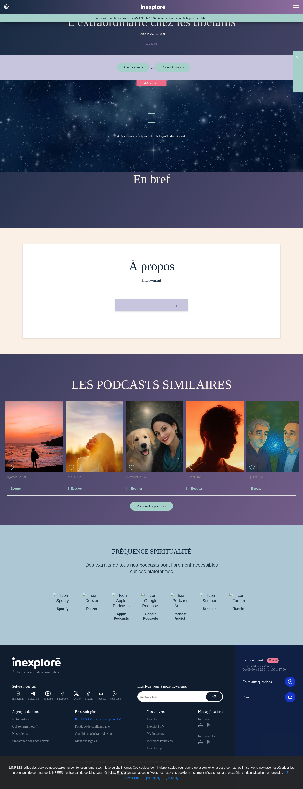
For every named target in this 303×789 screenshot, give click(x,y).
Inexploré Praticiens (160, 741)
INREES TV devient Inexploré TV (98, 719)
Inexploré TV (155, 726)
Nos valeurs (20, 733)
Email (247, 697)
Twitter (76, 698)
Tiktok (89, 698)
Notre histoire (21, 719)
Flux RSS (115, 698)
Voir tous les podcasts (151, 506)
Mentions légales (86, 741)
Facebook (62, 698)
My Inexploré (155, 733)
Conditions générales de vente (94, 733)
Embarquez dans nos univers (30, 741)
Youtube (48, 698)
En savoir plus (151, 325)
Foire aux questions (257, 682)
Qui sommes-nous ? (25, 726)
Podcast (101, 698)
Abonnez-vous (133, 67)
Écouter (16, 488)
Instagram (18, 698)
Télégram (33, 698)
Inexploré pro (155, 748)
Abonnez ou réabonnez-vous (115, 18)
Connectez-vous (173, 67)
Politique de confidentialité (92, 726)
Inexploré (153, 719)
